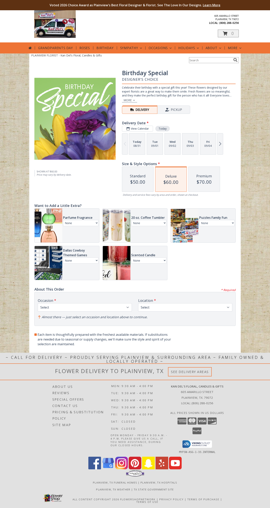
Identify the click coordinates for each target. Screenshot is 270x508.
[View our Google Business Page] (108, 468)
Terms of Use (147, 502)
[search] (235, 60)
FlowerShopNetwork (138, 499)
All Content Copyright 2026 (96, 499)
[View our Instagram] (121, 468)
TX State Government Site (154, 489)
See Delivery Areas (190, 372)
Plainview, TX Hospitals (159, 482)
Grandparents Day (55, 48)
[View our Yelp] (162, 468)
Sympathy (129, 48)
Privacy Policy (171, 499)
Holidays (186, 48)
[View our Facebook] (94, 468)
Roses (84, 48)
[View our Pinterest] (135, 468)
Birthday (104, 48)
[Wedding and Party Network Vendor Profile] (135, 475)
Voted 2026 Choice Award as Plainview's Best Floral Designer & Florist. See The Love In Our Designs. (135, 5)
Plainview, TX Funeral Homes (115, 482)
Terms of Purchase (203, 499)
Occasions (158, 48)
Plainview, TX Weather (113, 489)
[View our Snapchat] (148, 468)
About (211, 48)
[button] (228, 33)
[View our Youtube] (175, 468)
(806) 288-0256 (229, 23)
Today (163, 128)
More (233, 48)
